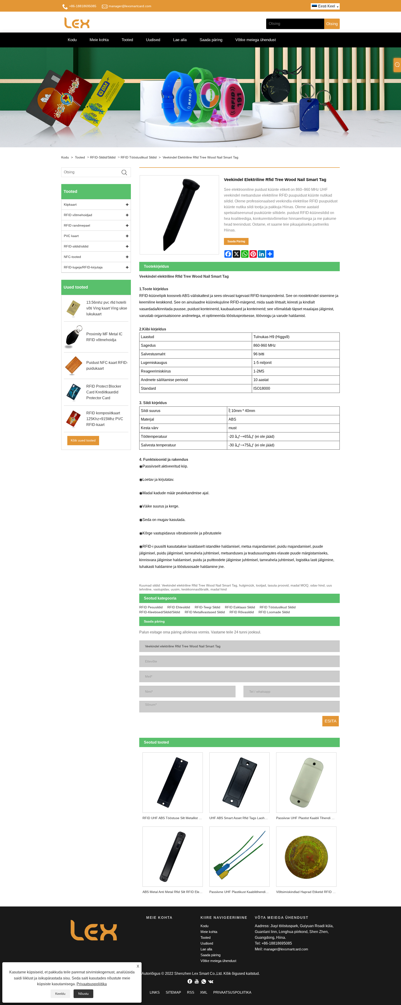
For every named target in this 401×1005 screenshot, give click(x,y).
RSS (190, 992)
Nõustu (83, 993)
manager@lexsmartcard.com (130, 6)
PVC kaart (71, 236)
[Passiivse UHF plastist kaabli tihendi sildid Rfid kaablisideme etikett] (306, 781)
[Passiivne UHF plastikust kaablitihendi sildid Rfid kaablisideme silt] (239, 855)
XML (203, 992)
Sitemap (173, 992)
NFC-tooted (72, 257)
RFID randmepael (77, 225)
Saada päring (211, 40)
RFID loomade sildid (274, 612)
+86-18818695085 (82, 6)
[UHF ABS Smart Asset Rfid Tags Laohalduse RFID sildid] (239, 781)
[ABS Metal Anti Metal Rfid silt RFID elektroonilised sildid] (172, 855)
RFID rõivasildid (242, 612)
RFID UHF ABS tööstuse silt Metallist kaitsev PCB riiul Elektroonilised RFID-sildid (174, 818)
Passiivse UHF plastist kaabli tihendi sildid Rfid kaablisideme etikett (308, 818)
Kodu (72, 40)
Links (155, 992)
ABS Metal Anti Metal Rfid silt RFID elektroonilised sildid (174, 892)
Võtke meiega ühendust (255, 40)
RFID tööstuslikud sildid (139, 157)
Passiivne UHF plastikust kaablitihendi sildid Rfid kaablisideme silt (241, 892)
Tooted (127, 40)
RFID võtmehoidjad (78, 215)
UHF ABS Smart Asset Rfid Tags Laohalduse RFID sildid (241, 818)
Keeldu (60, 993)
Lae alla (180, 40)
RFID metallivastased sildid (205, 612)
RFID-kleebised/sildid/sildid (159, 612)
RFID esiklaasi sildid (240, 607)
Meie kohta (99, 40)
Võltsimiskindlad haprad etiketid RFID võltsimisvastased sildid (308, 892)
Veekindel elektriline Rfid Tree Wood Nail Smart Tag (200, 157)
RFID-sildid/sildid (103, 157)
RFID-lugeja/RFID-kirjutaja (83, 267)
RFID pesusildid (151, 607)
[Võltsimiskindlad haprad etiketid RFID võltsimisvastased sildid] (306, 855)
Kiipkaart (70, 204)
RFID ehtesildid (178, 607)
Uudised (153, 40)
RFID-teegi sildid (207, 607)
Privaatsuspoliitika (92, 984)
